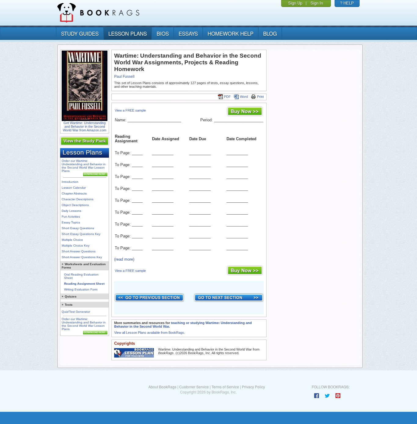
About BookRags (162, 386)
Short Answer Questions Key (82, 257)
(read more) (124, 259)
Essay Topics (71, 222)
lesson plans (127, 33)
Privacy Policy (253, 386)
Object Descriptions (75, 205)
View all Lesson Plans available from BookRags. (149, 332)
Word (244, 96)
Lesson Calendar (74, 187)
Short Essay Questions (78, 228)
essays (188, 33)
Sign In (316, 3)
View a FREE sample (130, 110)
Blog (270, 33)
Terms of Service (225, 386)
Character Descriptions (77, 199)
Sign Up (295, 3)
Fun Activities (71, 216)
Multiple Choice (72, 239)
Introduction (70, 181)
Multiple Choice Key (75, 245)
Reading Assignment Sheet (84, 283)
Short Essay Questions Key (81, 234)
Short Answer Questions (79, 251)
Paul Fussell (124, 76)
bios (163, 33)
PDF (227, 96)
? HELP (347, 3)
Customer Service (194, 386)
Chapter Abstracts (74, 193)
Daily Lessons (71, 210)
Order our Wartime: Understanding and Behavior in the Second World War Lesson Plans (84, 166)
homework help (230, 33)
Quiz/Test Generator (76, 311)
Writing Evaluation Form (80, 289)
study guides (80, 33)
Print (260, 96)
